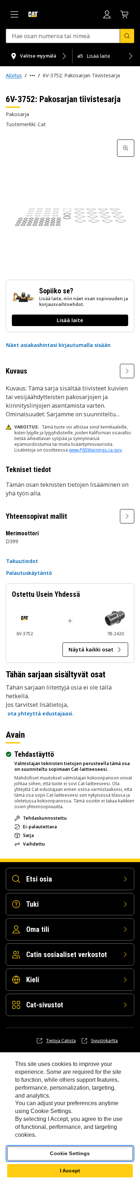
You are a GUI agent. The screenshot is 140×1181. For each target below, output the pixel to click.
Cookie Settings (70, 1153)
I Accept (70, 1170)
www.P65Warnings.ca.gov (95, 450)
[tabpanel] (70, 203)
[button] (58, 345)
